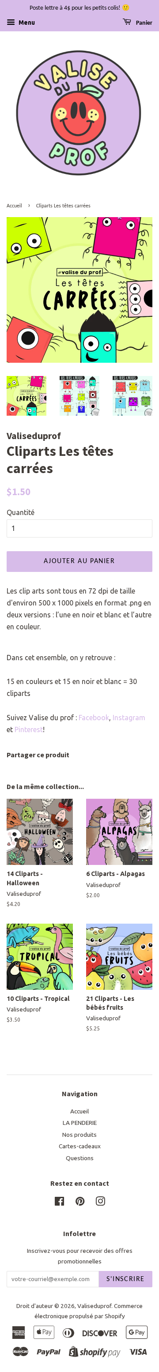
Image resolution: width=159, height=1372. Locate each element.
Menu (26, 22)
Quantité (20, 512)
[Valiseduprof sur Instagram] (100, 1203)
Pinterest (29, 729)
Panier (143, 23)
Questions (80, 1158)
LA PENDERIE (80, 1122)
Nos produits (79, 1134)
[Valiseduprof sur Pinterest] (80, 1203)
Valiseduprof (94, 1305)
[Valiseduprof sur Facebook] (59, 1203)
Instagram (129, 718)
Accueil (14, 206)
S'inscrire (125, 1279)
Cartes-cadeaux (80, 1146)
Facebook (94, 718)
